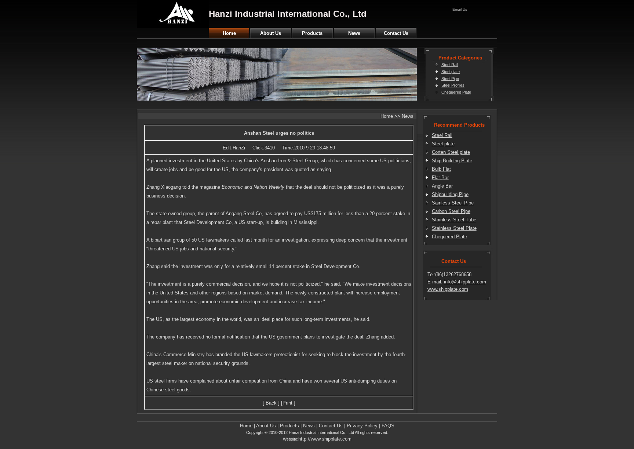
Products (312, 33)
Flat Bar (440, 177)
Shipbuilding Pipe (450, 194)
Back (271, 403)
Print (287, 403)
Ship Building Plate (452, 160)
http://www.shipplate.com (324, 439)
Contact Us (396, 33)
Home (229, 33)
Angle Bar (442, 186)
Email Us (459, 9)
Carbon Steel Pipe (451, 211)
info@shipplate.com (465, 282)
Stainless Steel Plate (454, 228)
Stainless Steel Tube (454, 219)
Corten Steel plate (451, 152)
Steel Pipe (450, 78)
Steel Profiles (452, 85)
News (354, 33)
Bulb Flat (441, 169)
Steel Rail (449, 64)
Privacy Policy (362, 425)
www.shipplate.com (447, 289)
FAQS (388, 425)
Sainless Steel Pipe (453, 203)
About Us (270, 33)
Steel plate (450, 71)
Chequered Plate (456, 92)
